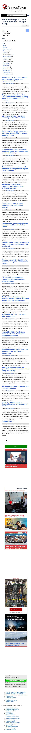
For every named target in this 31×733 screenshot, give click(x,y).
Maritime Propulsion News (12, 716)
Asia (4, 45)
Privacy (7, 699)
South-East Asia (7, 68)
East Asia (5, 50)
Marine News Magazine (11, 720)
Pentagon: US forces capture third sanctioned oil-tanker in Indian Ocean (15, 225)
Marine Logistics (7, 56)
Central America (7, 49)
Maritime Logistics (10, 721)
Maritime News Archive (11, 700)
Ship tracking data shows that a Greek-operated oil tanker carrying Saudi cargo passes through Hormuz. (15, 97)
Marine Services (7, 58)
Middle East (6, 59)
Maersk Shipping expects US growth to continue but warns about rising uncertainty (15, 369)
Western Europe (7, 74)
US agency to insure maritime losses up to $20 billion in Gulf (13, 117)
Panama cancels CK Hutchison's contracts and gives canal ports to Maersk (15, 261)
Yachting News (9, 713)
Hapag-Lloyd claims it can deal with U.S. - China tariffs (15, 387)
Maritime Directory (10, 728)
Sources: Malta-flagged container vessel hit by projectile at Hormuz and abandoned (14, 133)
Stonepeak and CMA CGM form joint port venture (13, 315)
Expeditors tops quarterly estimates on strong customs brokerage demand (13, 186)
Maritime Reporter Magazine (12, 718)
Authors (8, 703)
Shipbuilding (6, 65)
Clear (4, 30)
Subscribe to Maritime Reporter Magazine (16, 692)
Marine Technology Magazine (13, 722)
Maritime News (9, 696)
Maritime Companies (11, 729)
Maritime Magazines (10, 724)
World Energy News (11, 710)
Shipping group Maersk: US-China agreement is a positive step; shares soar (15, 351)
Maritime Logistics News (12, 708)
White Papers (9, 725)
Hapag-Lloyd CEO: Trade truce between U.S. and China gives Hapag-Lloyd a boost (13, 333)
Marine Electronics (10, 714)
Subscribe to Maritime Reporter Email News (16, 695)
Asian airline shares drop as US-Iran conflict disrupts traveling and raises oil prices (15, 168)
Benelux (5, 47)
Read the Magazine (16, 609)
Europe (4, 52)
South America (6, 67)
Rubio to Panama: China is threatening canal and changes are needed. (15, 404)
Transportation (6, 72)
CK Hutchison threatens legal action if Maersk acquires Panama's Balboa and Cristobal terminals (15, 298)
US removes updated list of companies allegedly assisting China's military (13, 279)
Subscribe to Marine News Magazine (14, 693)
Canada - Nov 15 (8, 421)
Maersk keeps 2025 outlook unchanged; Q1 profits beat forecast (12, 205)
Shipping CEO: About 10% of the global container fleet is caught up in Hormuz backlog (15, 151)
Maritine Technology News (12, 709)
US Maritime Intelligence (12, 726)
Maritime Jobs (9, 712)
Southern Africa (6, 70)
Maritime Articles (10, 701)
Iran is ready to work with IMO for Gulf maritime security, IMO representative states (14, 79)
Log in (15, 446)
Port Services (6, 63)
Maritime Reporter (10, 83)
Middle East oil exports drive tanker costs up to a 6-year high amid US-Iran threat (15, 244)
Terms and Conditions (11, 697)
